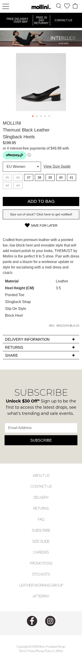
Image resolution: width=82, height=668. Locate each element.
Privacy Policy (44, 651)
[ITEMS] (75, 5)
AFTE (37, 596)
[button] (33, 116)
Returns (41, 508)
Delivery (41, 497)
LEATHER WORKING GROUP (41, 585)
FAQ (41, 519)
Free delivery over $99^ (17, 20)
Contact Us (63, 20)
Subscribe (41, 440)
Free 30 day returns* (41, 20)
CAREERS (41, 552)
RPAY (45, 596)
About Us (41, 475)
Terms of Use (27, 651)
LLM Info (58, 651)
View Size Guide (57, 166)
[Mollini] (41, 7)
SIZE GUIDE (41, 541)
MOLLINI (12, 123)
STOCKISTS (41, 574)
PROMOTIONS (41, 563)
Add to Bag (41, 201)
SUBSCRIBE (41, 530)
